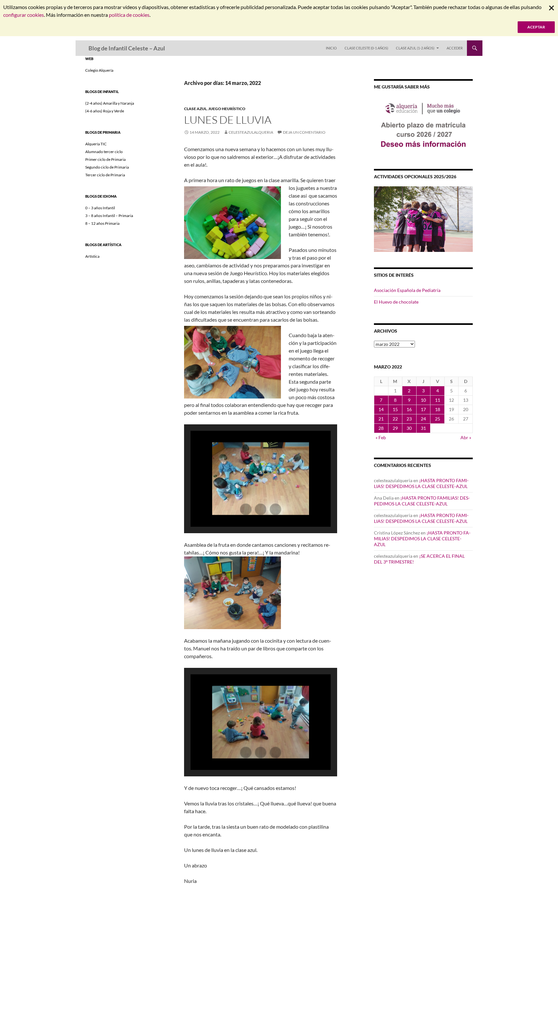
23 (409, 418)
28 (381, 428)
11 (437, 400)
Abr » (465, 437)
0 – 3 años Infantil (100, 207)
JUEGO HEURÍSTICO (226, 108)
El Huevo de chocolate (396, 302)
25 (437, 418)
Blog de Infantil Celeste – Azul (126, 48)
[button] (246, 509)
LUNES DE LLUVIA (227, 119)
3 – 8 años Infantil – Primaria (109, 215)
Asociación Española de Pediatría (407, 290)
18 (437, 409)
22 (395, 418)
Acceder (455, 48)
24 (423, 418)
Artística (92, 256)
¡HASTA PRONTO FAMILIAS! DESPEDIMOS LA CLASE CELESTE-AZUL (421, 483)
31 (423, 428)
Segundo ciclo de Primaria (107, 167)
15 (395, 409)
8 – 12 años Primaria (102, 223)
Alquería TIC (96, 143)
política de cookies (129, 15)
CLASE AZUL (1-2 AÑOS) (415, 48)
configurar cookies (23, 15)
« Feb (381, 437)
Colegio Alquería (99, 70)
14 (381, 409)
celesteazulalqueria (251, 132)
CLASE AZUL (195, 108)
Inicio (331, 48)
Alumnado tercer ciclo (104, 151)
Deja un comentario (304, 132)
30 (409, 428)
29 (395, 428)
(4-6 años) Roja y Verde (104, 111)
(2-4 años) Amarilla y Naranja (109, 103)
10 (423, 400)
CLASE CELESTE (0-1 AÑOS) (366, 48)
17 (423, 409)
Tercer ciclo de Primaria (105, 174)
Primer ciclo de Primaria (105, 159)
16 (409, 409)
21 (381, 418)
